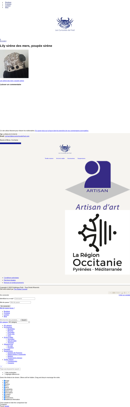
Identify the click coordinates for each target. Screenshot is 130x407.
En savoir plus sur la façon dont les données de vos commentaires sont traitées (61, 130)
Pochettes (11, 332)
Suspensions (81, 158)
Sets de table (12, 341)
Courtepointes (12, 361)
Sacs (9, 336)
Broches (10, 330)
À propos (7, 313)
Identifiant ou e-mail (7, 298)
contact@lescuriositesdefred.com (17, 136)
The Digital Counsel (20, 289)
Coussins (11, 363)
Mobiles (10, 356)
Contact (6, 315)
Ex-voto (10, 346)
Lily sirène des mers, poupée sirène (12, 81)
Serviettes (11, 339)
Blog (5, 316)
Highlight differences (12, 374)
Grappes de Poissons (15, 353)
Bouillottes (11, 329)
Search (24, 320)
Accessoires (71, 158)
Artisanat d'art (8, 344)
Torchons (11, 342)
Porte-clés (11, 334)
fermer (7, 406)
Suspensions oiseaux (15, 358)
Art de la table (60, 158)
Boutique (7, 311)
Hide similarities (10, 372)
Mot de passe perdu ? (7, 308)
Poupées (11, 347)
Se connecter (5, 306)
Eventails (7, 349)
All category (8, 325)
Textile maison (49, 158)
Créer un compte (124, 295)
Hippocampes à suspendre (17, 354)
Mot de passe (5, 302)
